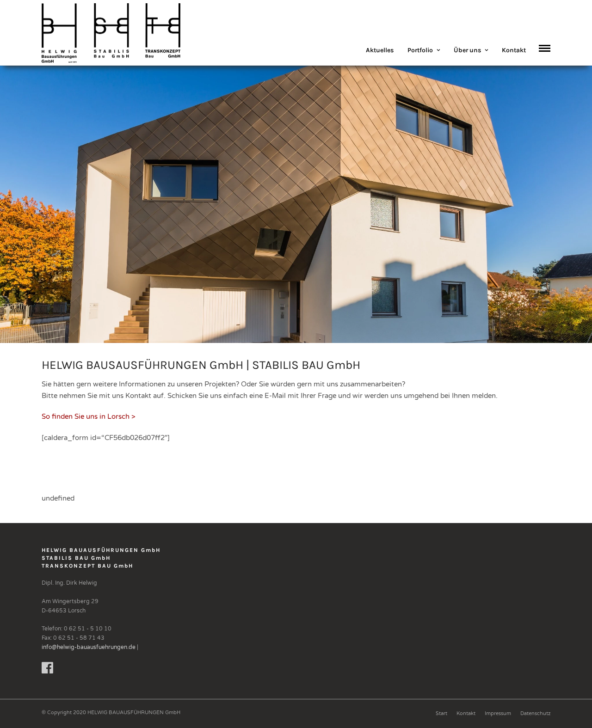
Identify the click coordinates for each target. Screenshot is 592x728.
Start (441, 713)
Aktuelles (380, 50)
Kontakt (514, 50)
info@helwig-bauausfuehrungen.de (89, 647)
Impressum (498, 713)
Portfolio (420, 50)
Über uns (467, 50)
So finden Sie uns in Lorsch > (89, 416)
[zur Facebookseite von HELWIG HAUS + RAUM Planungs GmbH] (47, 670)
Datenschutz (535, 713)
